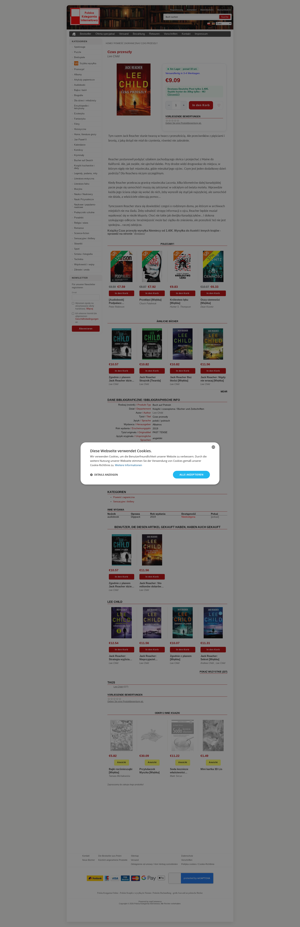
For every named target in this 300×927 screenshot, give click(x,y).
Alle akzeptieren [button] (191, 474)
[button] (104, 475)
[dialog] (150, 463)
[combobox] (213, 447)
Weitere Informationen (128, 465)
